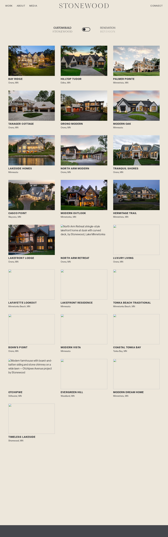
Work (9, 6)
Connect (156, 6)
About (21, 6)
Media (33, 6)
